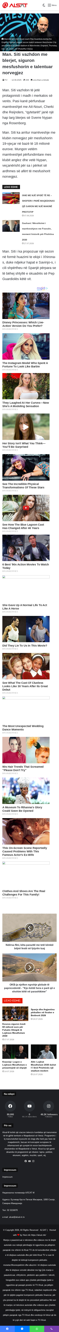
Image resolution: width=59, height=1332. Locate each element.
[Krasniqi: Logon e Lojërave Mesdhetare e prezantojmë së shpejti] (15, 1051)
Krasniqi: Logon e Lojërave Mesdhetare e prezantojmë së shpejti (14, 1065)
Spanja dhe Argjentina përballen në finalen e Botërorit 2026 (43, 1012)
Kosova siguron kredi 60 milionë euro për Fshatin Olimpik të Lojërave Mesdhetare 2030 (13, 1030)
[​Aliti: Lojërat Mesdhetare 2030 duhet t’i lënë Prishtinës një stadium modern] (44, 1051)
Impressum (7, 1177)
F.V (6, 80)
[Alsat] (15, 5)
